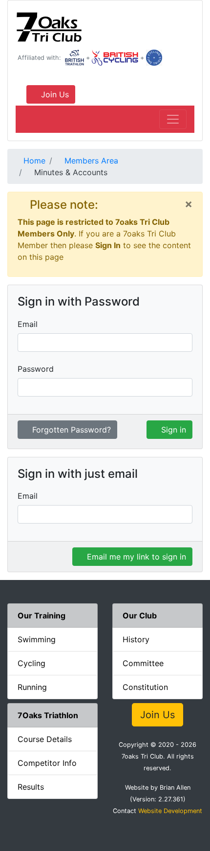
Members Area (90, 160)
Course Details (45, 739)
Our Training (41, 615)
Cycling (31, 663)
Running (32, 687)
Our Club (140, 615)
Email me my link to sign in (135, 556)
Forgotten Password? (70, 430)
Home (33, 160)
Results (31, 787)
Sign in (172, 430)
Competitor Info (47, 763)
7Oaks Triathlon (48, 715)
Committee (143, 663)
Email (28, 324)
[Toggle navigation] (173, 119)
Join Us (54, 94)
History (136, 639)
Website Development (170, 811)
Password (36, 369)
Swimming (37, 639)
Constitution (145, 687)
